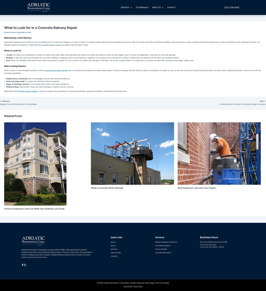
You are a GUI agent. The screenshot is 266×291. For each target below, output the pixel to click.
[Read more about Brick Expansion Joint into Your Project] (219, 153)
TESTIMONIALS (142, 7)
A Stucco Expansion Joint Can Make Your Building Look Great (34, 209)
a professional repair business (56, 70)
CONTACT (171, 7)
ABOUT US (156, 7)
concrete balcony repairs (51, 45)
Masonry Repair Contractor (166, 242)
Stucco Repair (161, 249)
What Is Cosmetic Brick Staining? (107, 188)
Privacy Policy (138, 286)
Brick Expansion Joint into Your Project (197, 188)
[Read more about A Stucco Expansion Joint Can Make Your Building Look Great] (35, 164)
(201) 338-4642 (231, 7)
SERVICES (125, 7)
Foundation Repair (162, 245)
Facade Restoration (163, 252)
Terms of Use (127, 286)
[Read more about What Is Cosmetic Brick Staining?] (132, 153)
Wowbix (166, 283)
